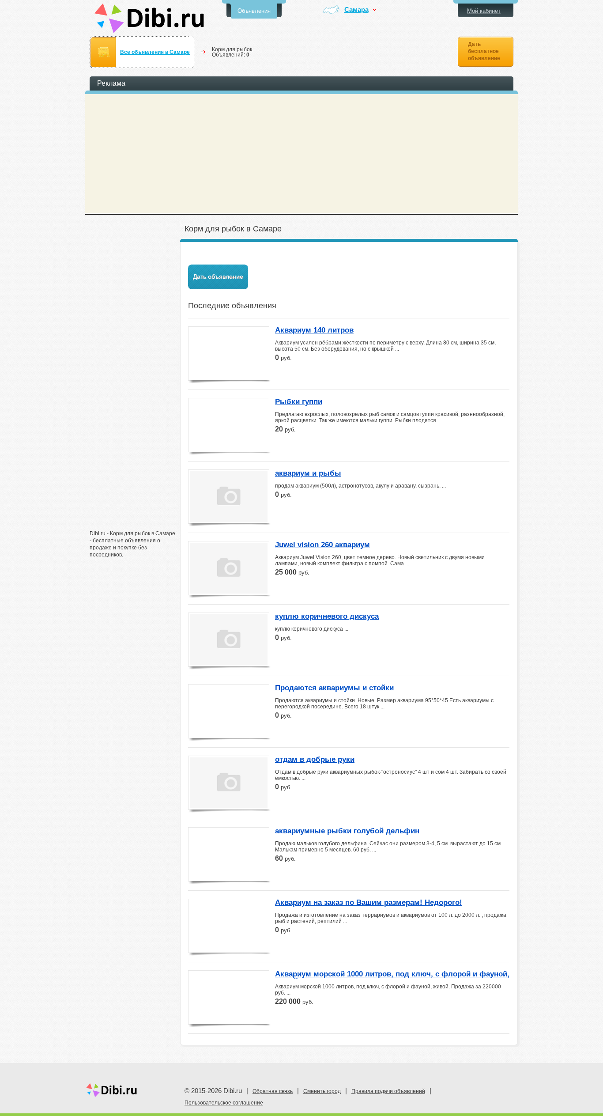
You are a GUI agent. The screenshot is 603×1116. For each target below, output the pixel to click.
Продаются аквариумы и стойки (334, 688)
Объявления (254, 11)
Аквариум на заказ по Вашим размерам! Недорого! (368, 903)
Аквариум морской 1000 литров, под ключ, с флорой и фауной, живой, (392, 974)
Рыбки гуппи (298, 402)
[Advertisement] (134, 387)
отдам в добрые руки (314, 760)
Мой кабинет (484, 11)
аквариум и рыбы (308, 473)
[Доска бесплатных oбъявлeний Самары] (149, 18)
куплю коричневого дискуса (327, 616)
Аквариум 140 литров (314, 330)
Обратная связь (273, 1091)
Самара (356, 10)
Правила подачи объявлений (388, 1091)
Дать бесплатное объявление (484, 51)
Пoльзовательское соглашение (224, 1103)
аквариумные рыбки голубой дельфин (347, 831)
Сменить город (322, 1091)
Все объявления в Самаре (155, 52)
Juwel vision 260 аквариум (322, 545)
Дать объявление (218, 276)
